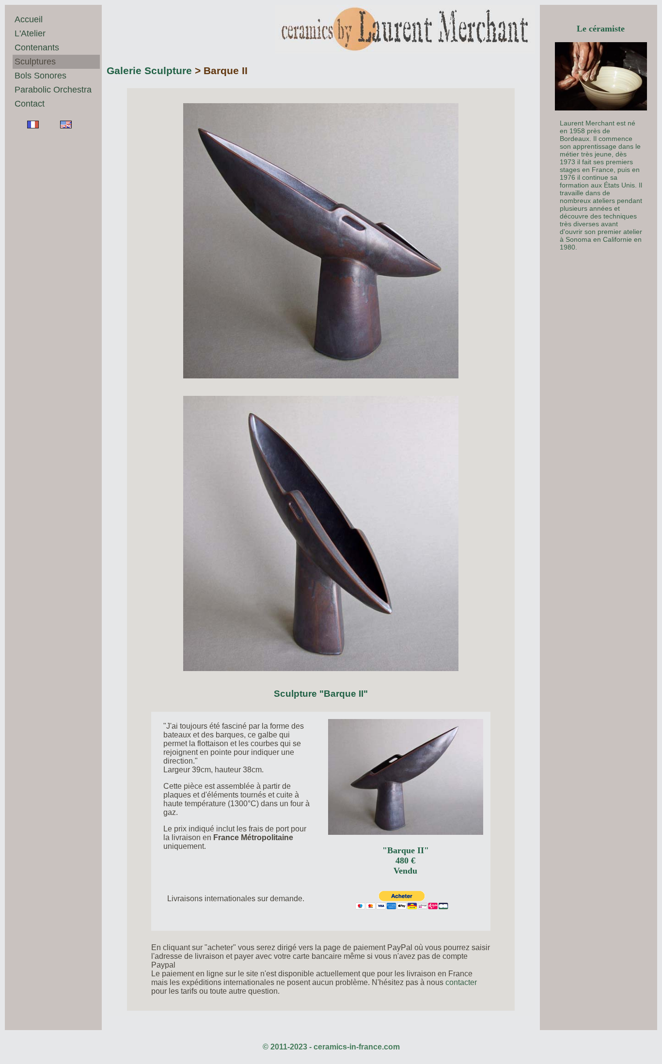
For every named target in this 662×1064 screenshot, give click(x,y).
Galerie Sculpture (149, 70)
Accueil (29, 19)
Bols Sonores (40, 75)
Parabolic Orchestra (53, 89)
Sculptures (35, 61)
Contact (30, 104)
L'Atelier (30, 33)
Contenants (37, 47)
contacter (461, 982)
